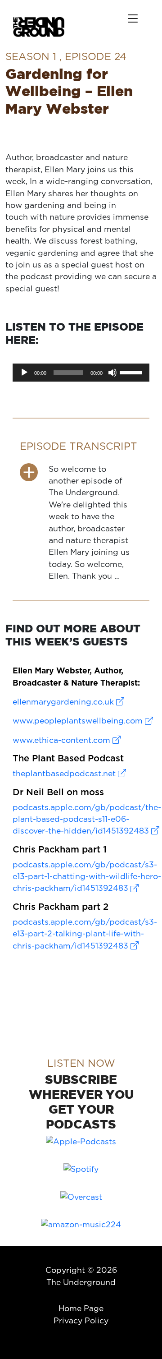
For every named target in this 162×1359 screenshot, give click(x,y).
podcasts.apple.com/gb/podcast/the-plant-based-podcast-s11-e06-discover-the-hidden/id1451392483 (87, 819)
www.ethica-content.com (62, 740)
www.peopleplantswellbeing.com (79, 720)
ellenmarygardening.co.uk (64, 701)
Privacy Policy (81, 1320)
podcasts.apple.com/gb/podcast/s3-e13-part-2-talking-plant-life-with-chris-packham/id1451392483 (85, 933)
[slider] (132, 372)
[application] (81, 373)
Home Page (81, 1308)
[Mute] (112, 372)
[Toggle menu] (133, 18)
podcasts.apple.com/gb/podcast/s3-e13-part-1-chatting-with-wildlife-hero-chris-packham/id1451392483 (87, 876)
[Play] (24, 372)
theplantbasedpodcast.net (65, 773)
